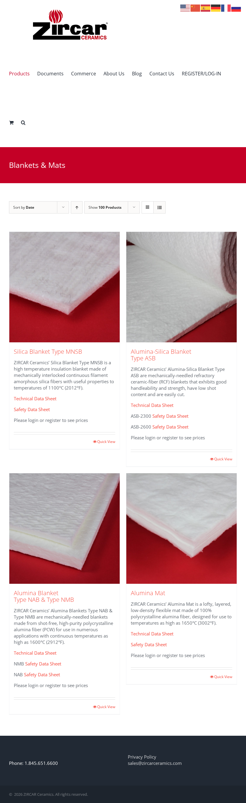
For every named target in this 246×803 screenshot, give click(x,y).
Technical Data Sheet (35, 398)
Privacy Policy (142, 757)
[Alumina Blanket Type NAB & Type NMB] (64, 528)
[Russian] (236, 8)
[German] (216, 8)
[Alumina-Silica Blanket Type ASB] (181, 287)
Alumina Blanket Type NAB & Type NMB (44, 596)
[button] (23, 122)
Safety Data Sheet (32, 409)
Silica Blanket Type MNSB (48, 351)
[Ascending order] (76, 207)
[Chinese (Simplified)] (195, 8)
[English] (185, 8)
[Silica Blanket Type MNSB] (64, 287)
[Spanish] (206, 8)
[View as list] (159, 207)
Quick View (106, 441)
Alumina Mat (148, 593)
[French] (226, 8)
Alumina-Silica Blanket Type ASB (161, 354)
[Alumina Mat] (181, 528)
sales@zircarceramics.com (155, 763)
